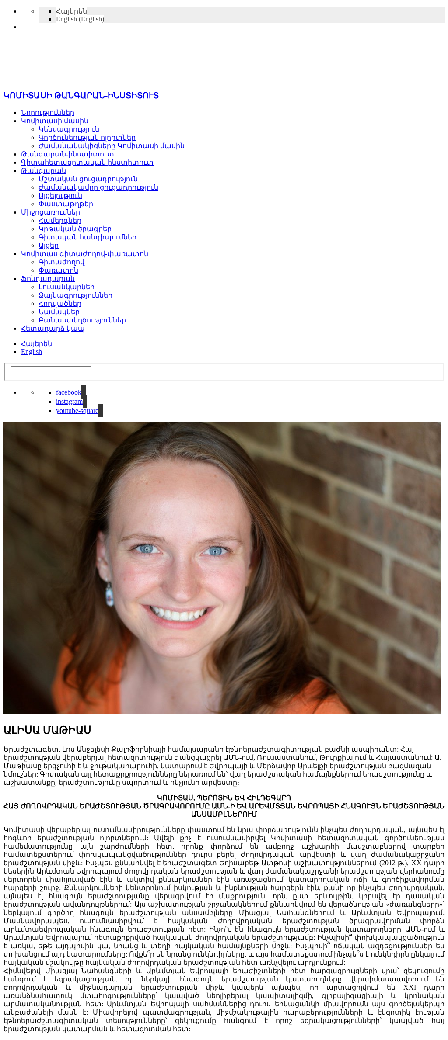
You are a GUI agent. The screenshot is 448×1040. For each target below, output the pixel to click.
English (31, 351)
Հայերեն (36, 343)
